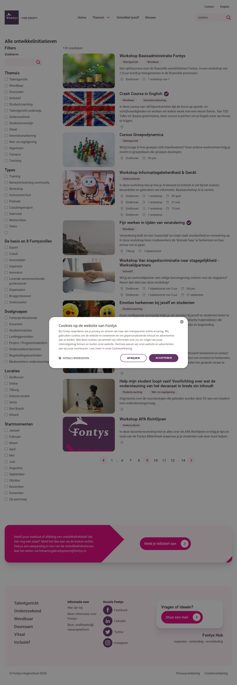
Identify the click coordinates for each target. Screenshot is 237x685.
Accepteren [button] (164, 357)
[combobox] (182, 321)
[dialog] (118, 342)
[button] (74, 358)
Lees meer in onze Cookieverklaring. (111, 348)
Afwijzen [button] (133, 358)
